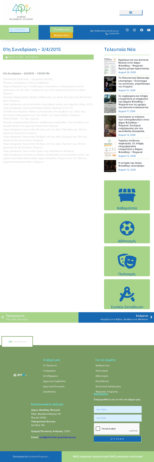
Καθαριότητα (102, 365)
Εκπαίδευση (102, 381)
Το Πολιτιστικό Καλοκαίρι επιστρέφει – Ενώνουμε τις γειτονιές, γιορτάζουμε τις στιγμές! (134, 82)
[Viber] (127, 30)
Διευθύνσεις (49, 391)
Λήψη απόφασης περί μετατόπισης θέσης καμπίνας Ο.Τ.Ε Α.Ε (38, 107)
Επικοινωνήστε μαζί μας (47, 404)
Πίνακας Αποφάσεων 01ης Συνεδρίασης (26, 82)
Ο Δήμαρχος (49, 370)
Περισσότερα (127, 205)
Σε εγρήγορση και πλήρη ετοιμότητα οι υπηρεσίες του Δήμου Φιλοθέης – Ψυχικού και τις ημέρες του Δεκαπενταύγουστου (133, 101)
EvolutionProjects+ (38, 456)
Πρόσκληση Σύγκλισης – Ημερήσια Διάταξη (27, 79)
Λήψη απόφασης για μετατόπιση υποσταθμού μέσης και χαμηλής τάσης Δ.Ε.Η (48, 104)
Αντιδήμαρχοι (50, 375)
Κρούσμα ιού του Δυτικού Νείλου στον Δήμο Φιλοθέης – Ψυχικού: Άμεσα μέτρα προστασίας (133, 64)
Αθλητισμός (101, 375)
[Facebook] (141, 30)
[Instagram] (134, 30)
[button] (130, 12)
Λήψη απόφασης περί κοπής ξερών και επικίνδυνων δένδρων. (38, 151)
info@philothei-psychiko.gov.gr (57, 437)
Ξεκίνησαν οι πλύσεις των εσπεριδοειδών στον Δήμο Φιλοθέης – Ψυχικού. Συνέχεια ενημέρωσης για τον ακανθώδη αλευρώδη (133, 124)
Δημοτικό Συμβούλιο (54, 381)
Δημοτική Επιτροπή (53, 386)
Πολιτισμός (101, 370)
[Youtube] (148, 30)
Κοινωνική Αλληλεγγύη (108, 386)
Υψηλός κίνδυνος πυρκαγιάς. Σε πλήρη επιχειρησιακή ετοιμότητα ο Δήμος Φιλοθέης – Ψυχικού (130, 146)
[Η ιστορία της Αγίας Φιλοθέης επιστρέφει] (110, 166)
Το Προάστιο (50, 365)
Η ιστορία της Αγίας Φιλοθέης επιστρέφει (131, 164)
